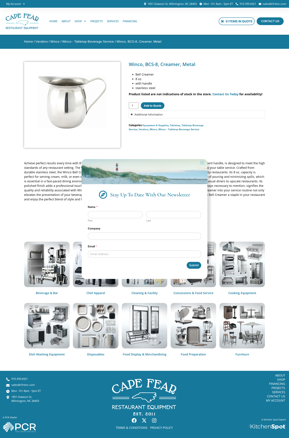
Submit (194, 265)
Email (92, 246)
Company (94, 228)
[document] (144, 219)
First (90, 220)
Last (148, 220)
